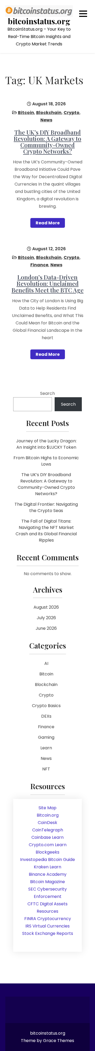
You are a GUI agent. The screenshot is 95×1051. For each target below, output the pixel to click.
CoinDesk (47, 823)
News (46, 120)
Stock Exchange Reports (47, 933)
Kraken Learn (47, 867)
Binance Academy (47, 874)
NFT (46, 769)
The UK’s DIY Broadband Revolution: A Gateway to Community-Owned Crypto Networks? (47, 141)
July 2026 (46, 618)
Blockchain (48, 113)
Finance (39, 265)
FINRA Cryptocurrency (47, 919)
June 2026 (46, 628)
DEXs (46, 716)
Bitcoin (26, 113)
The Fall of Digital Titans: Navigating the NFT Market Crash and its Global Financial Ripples (46, 530)
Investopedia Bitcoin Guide (47, 859)
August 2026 (46, 607)
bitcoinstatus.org (39, 21)
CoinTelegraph (47, 830)
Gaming (46, 737)
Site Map (47, 808)
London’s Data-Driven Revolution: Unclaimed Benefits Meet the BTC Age (48, 283)
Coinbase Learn (47, 837)
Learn (46, 748)
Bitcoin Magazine (47, 882)
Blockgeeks (47, 852)
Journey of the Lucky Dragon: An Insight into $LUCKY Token (46, 444)
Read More (48, 223)
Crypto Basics (46, 706)
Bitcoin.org (48, 815)
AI (46, 663)
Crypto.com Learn (47, 845)
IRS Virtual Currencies (47, 926)
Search (47, 393)
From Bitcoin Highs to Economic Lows (46, 461)
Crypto (71, 113)
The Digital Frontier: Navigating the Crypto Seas (46, 507)
